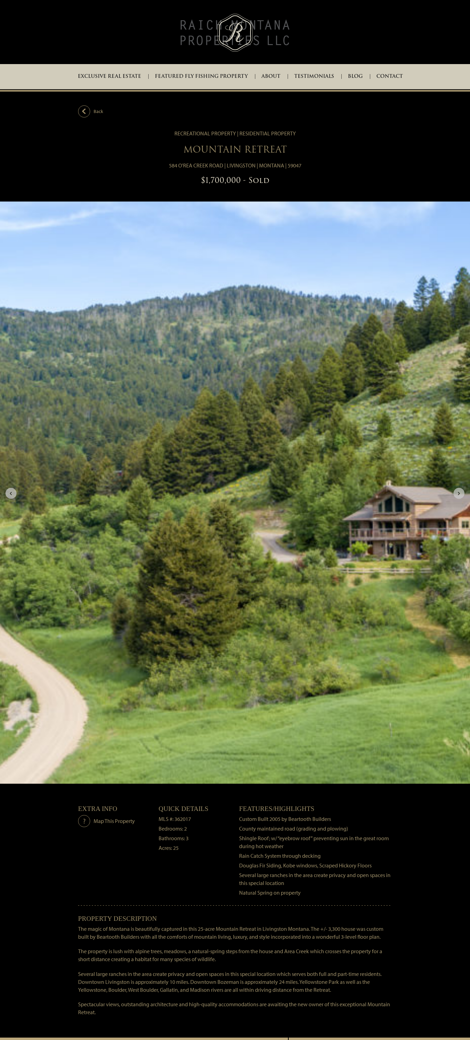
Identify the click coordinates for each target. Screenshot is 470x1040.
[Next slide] (458, 493)
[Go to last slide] (11, 493)
